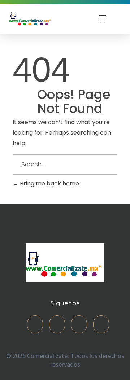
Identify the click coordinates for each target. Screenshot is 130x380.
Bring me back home (48, 183)
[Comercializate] (30, 18)
